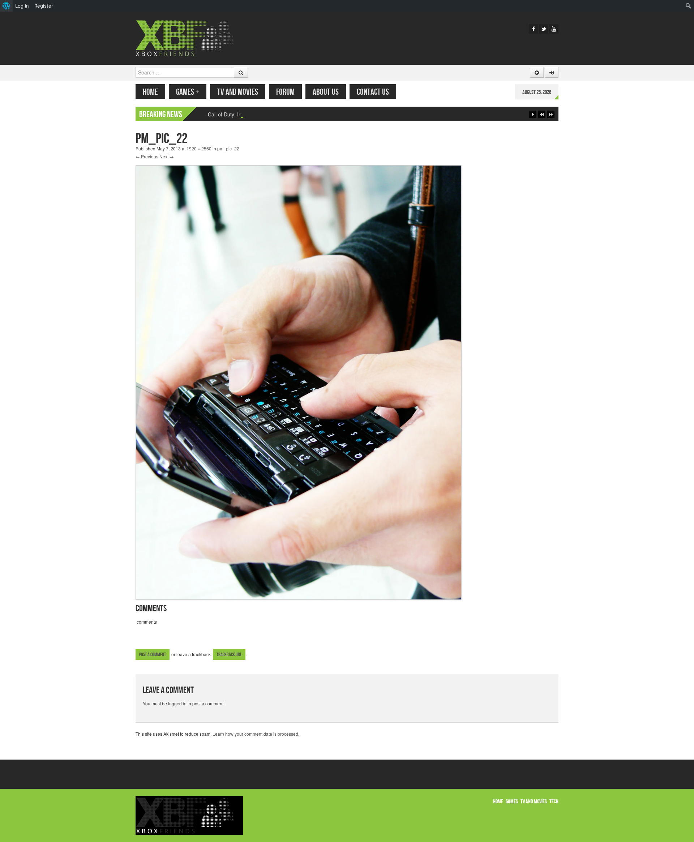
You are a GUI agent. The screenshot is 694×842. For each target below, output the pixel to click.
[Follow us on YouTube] (553, 29)
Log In (22, 6)
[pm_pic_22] (299, 382)
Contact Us (373, 92)
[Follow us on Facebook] (533, 29)
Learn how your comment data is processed (255, 734)
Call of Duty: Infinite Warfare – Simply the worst (261, 114)
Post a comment (152, 654)
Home (150, 92)
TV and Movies (237, 92)
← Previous (147, 156)
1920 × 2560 (199, 148)
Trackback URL (229, 654)
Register (43, 6)
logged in (177, 703)
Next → (166, 156)
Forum (285, 92)
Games (187, 92)
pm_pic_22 (228, 148)
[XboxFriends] (189, 37)
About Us (326, 92)
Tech (553, 801)
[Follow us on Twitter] (543, 29)
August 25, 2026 (536, 92)
